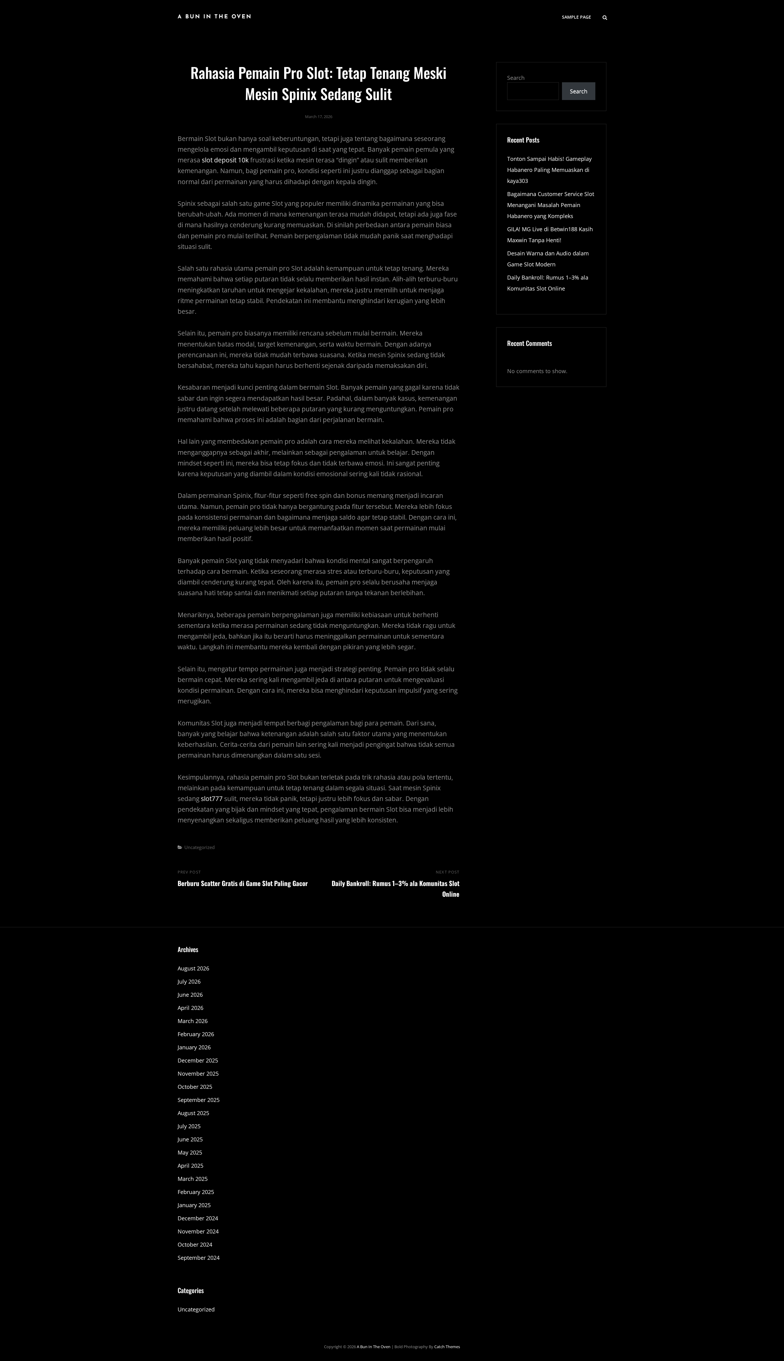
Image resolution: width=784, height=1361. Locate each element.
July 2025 (189, 1126)
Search (516, 77)
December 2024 (198, 1218)
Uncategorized (199, 847)
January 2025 (194, 1205)
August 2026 (193, 968)
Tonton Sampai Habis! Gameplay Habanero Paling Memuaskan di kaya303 (549, 169)
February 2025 (196, 1192)
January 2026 (194, 1047)
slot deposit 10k (225, 160)
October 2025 (195, 1086)
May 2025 (190, 1152)
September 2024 (199, 1257)
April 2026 (190, 1007)
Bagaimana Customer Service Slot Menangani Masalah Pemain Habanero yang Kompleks (550, 205)
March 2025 (193, 1178)
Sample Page (576, 17)
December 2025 (198, 1060)
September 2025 (199, 1099)
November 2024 (198, 1231)
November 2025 (198, 1073)
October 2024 (195, 1244)
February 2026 (196, 1034)
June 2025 (190, 1139)
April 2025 (190, 1165)
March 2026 (193, 1021)
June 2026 (190, 994)
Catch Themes (447, 1346)
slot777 (212, 798)
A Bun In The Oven (215, 17)
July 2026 (189, 981)
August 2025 (193, 1113)
